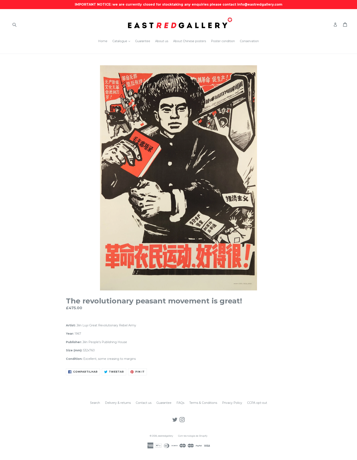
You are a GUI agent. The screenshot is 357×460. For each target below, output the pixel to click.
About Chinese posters (189, 41)
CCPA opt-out (257, 403)
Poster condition (223, 41)
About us (161, 41)
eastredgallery (165, 435)
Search (95, 403)
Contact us (143, 403)
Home (102, 41)
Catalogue (122, 41)
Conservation (249, 41)
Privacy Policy (232, 403)
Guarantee (142, 41)
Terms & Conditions (203, 403)
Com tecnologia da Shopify (192, 435)
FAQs (180, 403)
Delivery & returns (118, 403)
